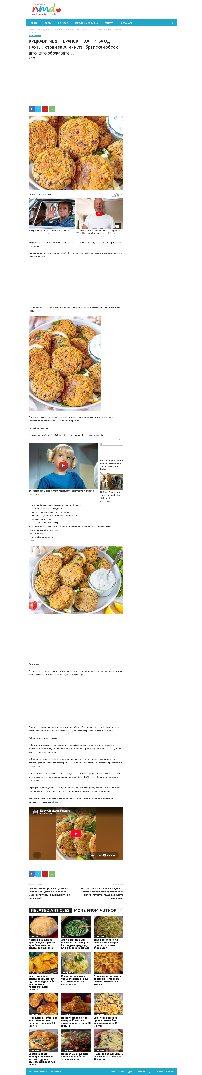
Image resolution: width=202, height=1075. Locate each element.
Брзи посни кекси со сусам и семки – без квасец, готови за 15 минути (105, 1021)
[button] (172, 23)
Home (31, 30)
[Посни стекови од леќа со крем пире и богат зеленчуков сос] (76, 1040)
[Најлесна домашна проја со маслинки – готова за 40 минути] (108, 1040)
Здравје (63, 23)
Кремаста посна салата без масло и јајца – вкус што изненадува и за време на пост (74, 980)
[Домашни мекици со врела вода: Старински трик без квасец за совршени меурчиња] (43, 927)
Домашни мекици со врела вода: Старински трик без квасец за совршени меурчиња (42, 944)
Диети (47, 23)
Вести (34, 23)
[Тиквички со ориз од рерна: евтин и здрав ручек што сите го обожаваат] (108, 927)
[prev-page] (118, 909)
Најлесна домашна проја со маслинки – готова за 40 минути (108, 1056)
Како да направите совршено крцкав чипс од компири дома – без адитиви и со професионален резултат (42, 983)
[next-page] (121, 909)
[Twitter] (38, 109)
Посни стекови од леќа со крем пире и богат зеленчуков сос (74, 1056)
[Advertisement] (76, 82)
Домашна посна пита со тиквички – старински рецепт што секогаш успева (108, 980)
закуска (65, 936)
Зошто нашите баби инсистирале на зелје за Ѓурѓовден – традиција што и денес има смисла (75, 944)
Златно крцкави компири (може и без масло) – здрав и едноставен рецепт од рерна (42, 1059)
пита (96, 973)
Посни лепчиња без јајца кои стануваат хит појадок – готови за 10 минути (43, 1021)
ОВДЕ (54, 802)
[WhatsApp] (52, 109)
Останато (126, 23)
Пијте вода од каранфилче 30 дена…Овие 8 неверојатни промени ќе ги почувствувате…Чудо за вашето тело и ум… (101, 893)
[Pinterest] (45, 109)
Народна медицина (86, 23)
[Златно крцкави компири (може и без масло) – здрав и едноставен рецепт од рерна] (43, 1040)
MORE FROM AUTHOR (95, 910)
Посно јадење (43, 30)
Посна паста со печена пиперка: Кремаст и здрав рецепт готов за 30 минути (76, 1021)
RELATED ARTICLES (50, 910)
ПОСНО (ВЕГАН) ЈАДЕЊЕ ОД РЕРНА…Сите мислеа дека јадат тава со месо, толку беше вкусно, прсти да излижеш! (49, 893)
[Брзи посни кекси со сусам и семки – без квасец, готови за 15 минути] (108, 1004)
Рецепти (109, 23)
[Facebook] (32, 109)
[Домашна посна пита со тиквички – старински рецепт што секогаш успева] (108, 963)
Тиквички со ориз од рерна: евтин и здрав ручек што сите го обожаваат (106, 944)
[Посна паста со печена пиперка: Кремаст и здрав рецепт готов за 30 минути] (76, 1004)
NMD (33, 58)
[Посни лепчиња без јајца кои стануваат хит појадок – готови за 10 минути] (43, 1004)
